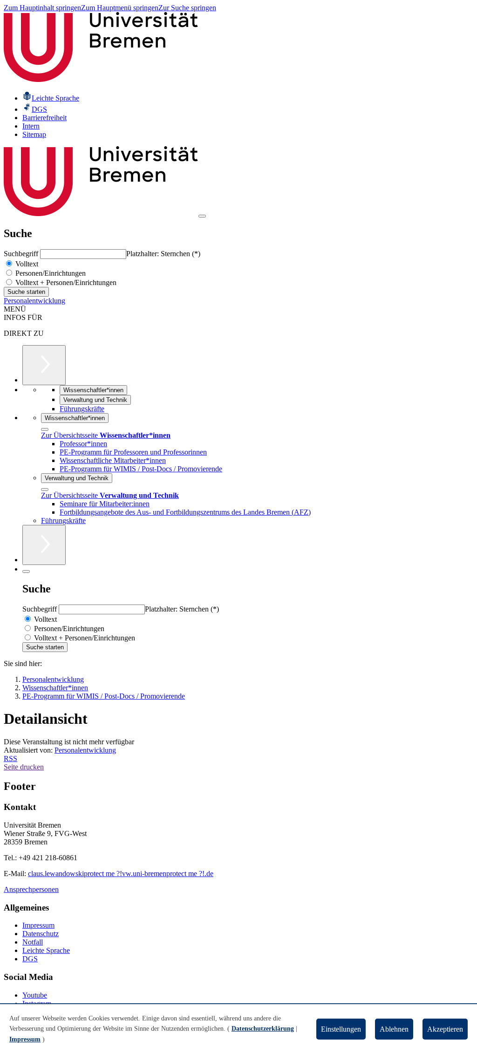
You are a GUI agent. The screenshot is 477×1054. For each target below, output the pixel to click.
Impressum (38, 925)
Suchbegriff (22, 254)
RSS (10, 758)
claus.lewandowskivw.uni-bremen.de (120, 873)
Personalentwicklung (34, 301)
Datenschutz (40, 934)
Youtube (34, 995)
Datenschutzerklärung (263, 1028)
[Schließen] (44, 429)
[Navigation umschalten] (202, 216)
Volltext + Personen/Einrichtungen (65, 282)
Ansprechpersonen (31, 889)
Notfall (32, 942)
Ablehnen (394, 1029)
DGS (30, 959)
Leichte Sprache (46, 950)
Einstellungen (341, 1029)
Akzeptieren (445, 1029)
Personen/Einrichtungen (50, 273)
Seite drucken (24, 767)
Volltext (26, 264)
